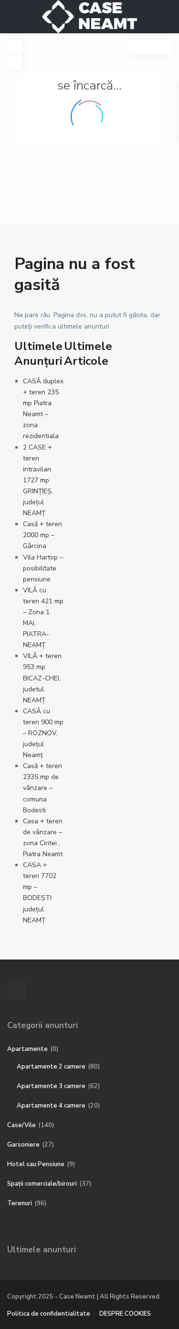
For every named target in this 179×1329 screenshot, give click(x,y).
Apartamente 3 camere (51, 1086)
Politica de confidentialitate (48, 1313)
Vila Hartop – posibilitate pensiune (43, 568)
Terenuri (19, 1203)
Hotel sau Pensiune (35, 1164)
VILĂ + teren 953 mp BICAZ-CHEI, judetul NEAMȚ (42, 677)
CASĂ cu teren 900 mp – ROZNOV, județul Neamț (43, 733)
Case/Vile (21, 1125)
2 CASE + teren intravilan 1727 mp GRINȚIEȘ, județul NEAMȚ (38, 480)
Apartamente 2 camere (51, 1066)
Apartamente (27, 1049)
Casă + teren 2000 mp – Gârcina (42, 535)
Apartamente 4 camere (51, 1105)
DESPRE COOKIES (125, 1313)
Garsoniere (23, 1144)
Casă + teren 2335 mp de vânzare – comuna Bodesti (42, 787)
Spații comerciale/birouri (42, 1183)
